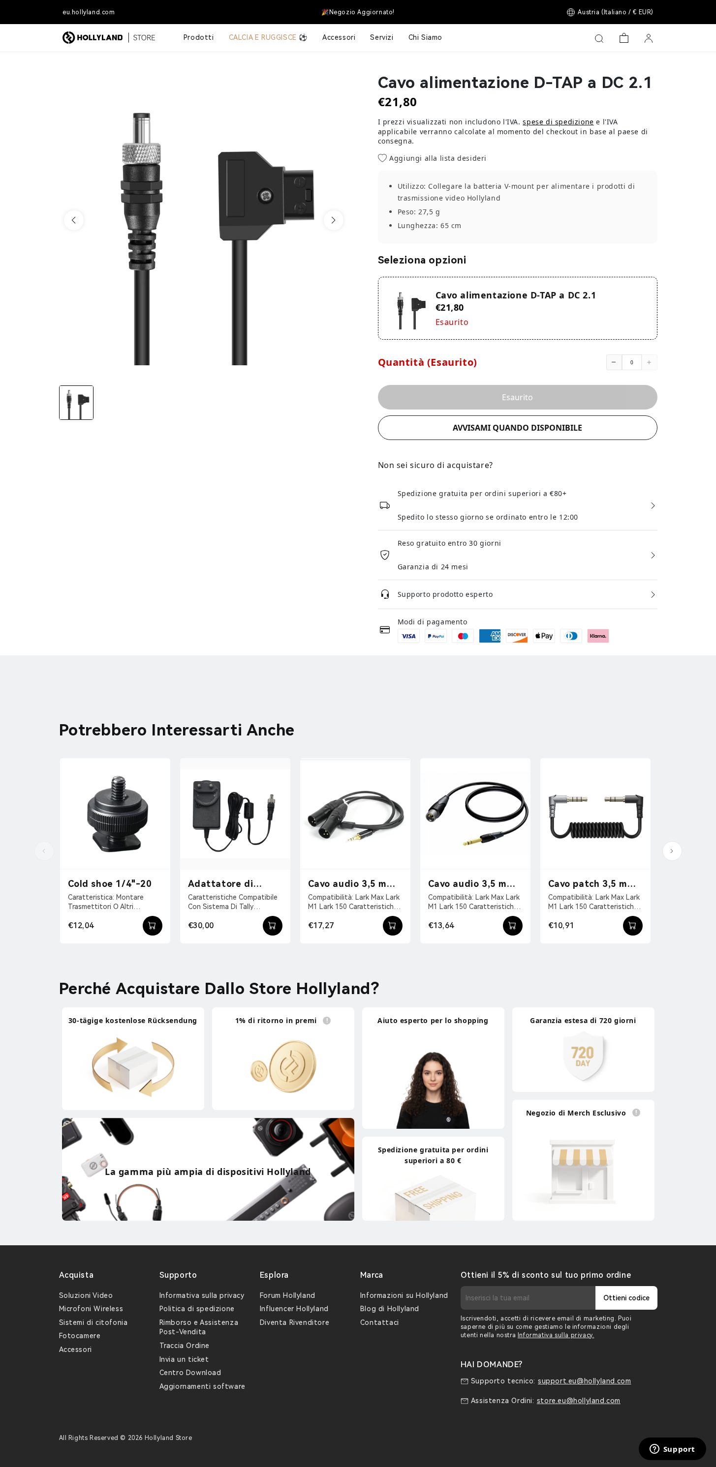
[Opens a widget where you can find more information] (672, 1450)
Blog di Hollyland (389, 1309)
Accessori (75, 1349)
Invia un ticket (184, 1359)
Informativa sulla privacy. (556, 1335)
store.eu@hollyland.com (579, 1401)
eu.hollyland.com (88, 12)
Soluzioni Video (86, 1295)
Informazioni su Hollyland (404, 1295)
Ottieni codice (626, 1298)
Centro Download (190, 1373)
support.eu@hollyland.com (584, 1381)
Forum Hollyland (287, 1295)
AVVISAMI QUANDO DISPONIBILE (517, 427)
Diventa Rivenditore (294, 1322)
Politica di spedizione (197, 1309)
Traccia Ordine (184, 1346)
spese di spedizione (558, 121)
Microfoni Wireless (91, 1309)
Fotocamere (80, 1336)
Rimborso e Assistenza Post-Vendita (199, 1327)
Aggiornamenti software (202, 1386)
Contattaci (379, 1322)
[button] (74, 220)
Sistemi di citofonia (93, 1322)
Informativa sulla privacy (202, 1295)
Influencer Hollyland (294, 1309)
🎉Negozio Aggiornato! (358, 12)
